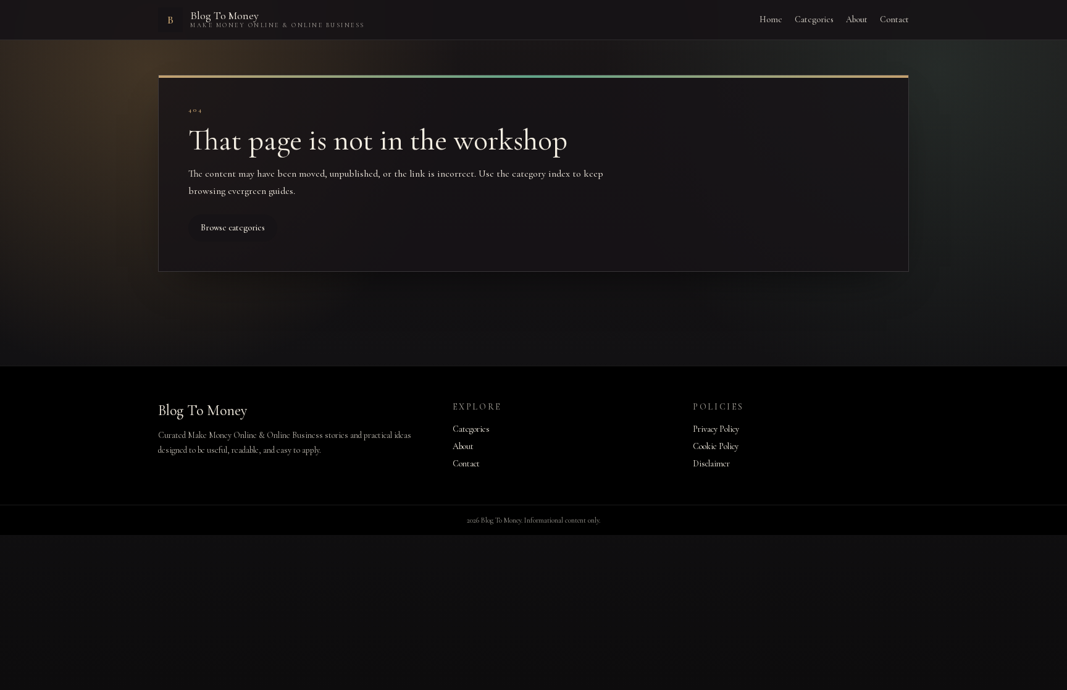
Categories (814, 19)
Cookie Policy (716, 446)
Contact (894, 19)
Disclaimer (711, 463)
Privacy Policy (716, 429)
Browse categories (233, 227)
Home (770, 19)
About (857, 19)
